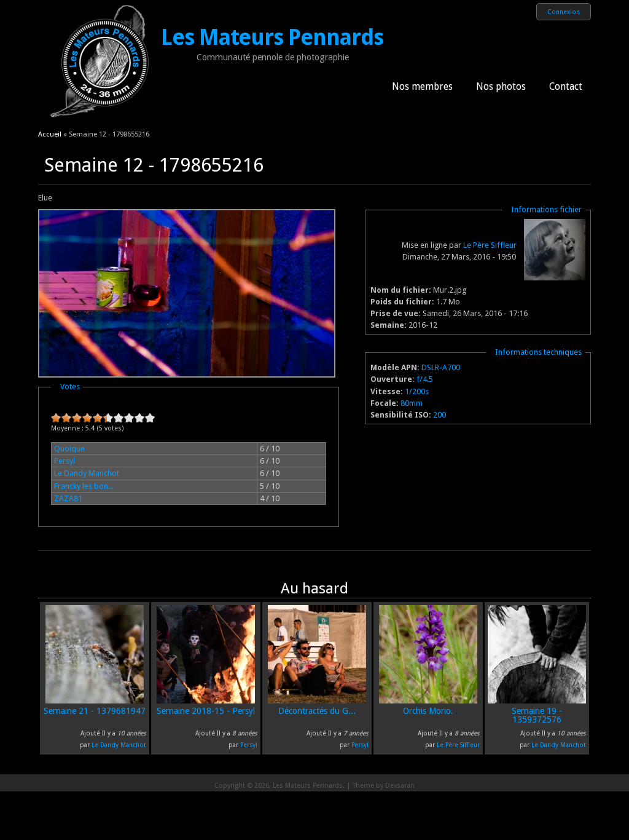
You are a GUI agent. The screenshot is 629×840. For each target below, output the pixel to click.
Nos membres (422, 86)
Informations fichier (546, 209)
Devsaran (400, 786)
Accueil (49, 134)
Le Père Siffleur (490, 245)
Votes (70, 386)
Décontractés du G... (317, 711)
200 (439, 414)
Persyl (64, 461)
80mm (411, 403)
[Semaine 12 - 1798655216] (186, 374)
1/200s (417, 391)
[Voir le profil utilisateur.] (554, 277)
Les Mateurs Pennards (272, 37)
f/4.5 (424, 379)
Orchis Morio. (428, 711)
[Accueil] (99, 120)
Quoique (69, 448)
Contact (565, 86)
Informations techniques (538, 352)
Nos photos (501, 86)
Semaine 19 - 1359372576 (537, 715)
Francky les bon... (84, 486)
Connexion (563, 11)
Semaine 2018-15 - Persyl (206, 711)
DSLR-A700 (440, 367)
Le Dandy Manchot (86, 473)
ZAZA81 (68, 498)
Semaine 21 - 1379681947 (95, 711)
